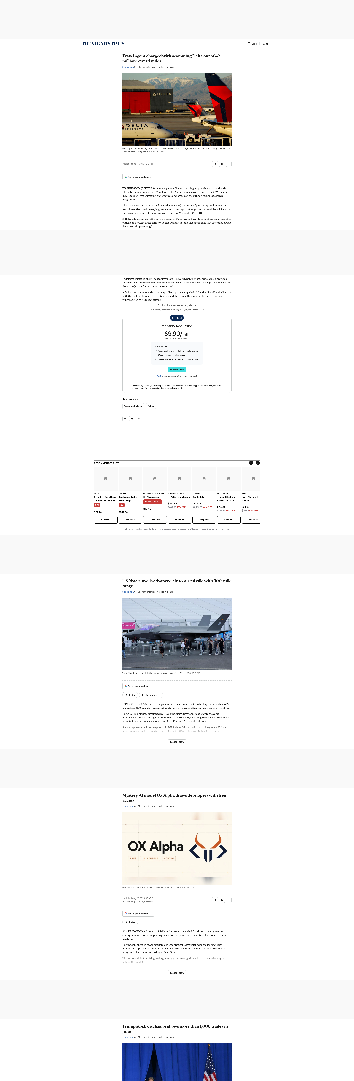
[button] (252, 44)
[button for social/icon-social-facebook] (222, 164)
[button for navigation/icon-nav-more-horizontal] (229, 164)
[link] (103, 44)
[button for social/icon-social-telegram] (215, 164)
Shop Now (105, 520)
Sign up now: (128, 67)
